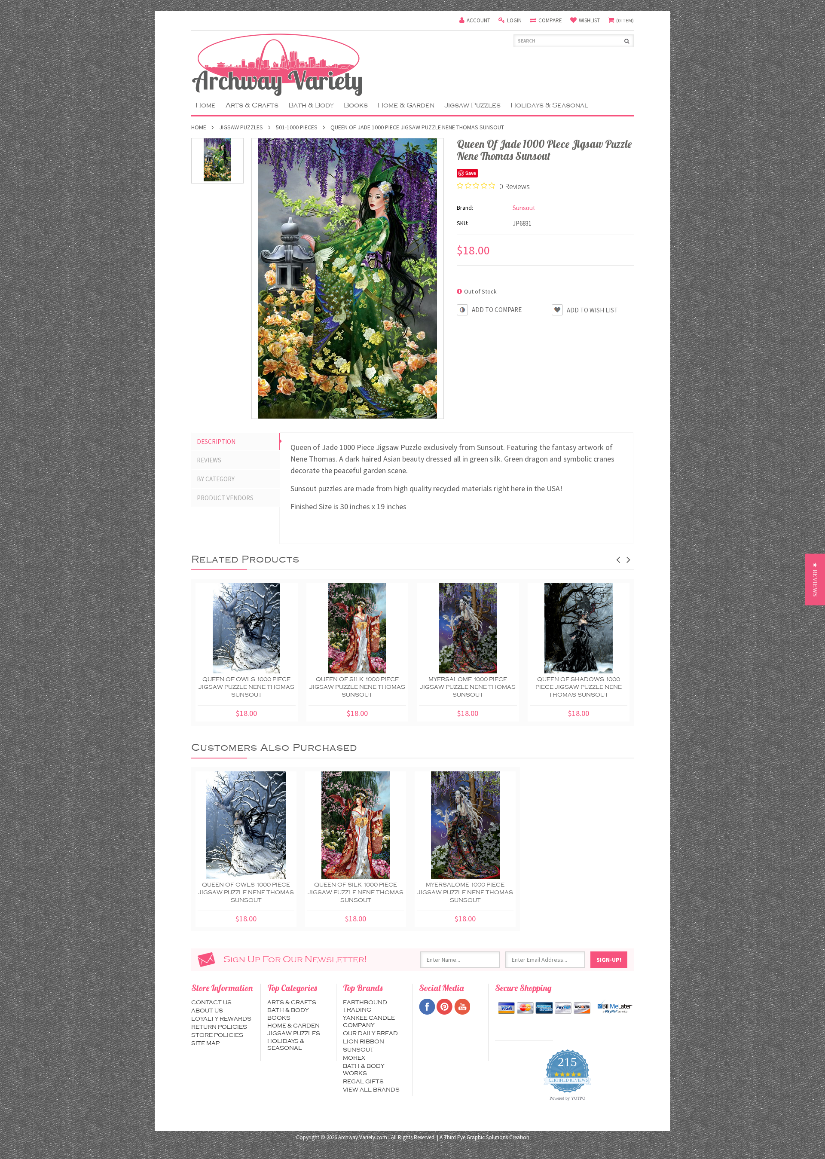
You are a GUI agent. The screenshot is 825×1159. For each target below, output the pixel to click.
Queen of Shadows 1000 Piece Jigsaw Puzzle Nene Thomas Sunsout (578, 687)
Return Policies (219, 1027)
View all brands (371, 1090)
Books (356, 105)
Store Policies (217, 1035)
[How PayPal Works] (615, 1007)
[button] (815, 579)
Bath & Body (311, 105)
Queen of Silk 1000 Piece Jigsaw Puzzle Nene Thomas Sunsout (357, 687)
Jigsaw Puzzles (472, 105)
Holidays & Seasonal (549, 105)
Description (216, 441)
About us (207, 1011)
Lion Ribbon (363, 1042)
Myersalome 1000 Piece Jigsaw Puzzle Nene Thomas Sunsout (468, 687)
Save (470, 173)
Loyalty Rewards (221, 1019)
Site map (205, 1043)
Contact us (211, 1003)
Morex (354, 1058)
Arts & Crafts (252, 105)
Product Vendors (225, 498)
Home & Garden (406, 105)
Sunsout (358, 1050)
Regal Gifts (363, 1082)
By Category (216, 479)
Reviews (209, 460)
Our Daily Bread (370, 1034)
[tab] (235, 441)
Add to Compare (497, 310)
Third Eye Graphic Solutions (476, 1137)
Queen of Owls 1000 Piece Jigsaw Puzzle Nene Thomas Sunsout (246, 687)
